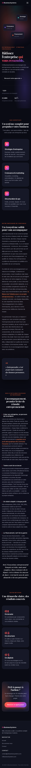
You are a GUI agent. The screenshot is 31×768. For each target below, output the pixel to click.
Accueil (4, 740)
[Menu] (27, 2)
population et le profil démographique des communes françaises (14, 442)
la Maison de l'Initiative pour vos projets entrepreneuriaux (15, 294)
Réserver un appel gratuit (15, 705)
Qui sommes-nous (7, 743)
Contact (4, 746)
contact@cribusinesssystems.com (11, 753)
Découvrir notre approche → (13, 78)
